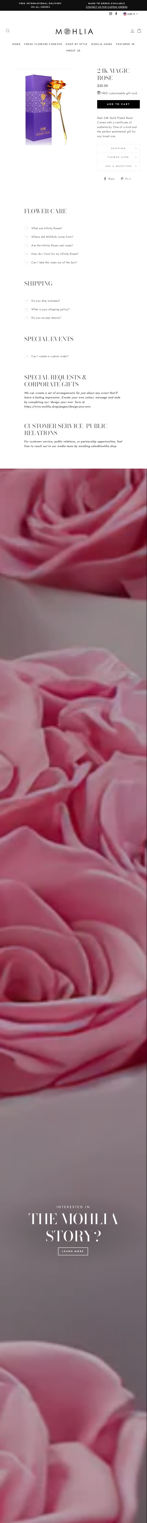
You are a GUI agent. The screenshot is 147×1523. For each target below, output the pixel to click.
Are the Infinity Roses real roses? (52, 245)
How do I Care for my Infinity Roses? (55, 254)
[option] (40, 5)
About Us (73, 50)
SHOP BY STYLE (77, 44)
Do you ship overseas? (45, 301)
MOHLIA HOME (101, 44)
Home (16, 44)
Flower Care (118, 157)
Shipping (118, 148)
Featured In (125, 44)
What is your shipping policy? (50, 309)
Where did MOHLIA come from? (52, 237)
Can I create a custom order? (50, 356)
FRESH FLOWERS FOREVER (43, 44)
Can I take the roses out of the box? (54, 262)
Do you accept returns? (46, 318)
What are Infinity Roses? (46, 228)
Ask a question (118, 166)
